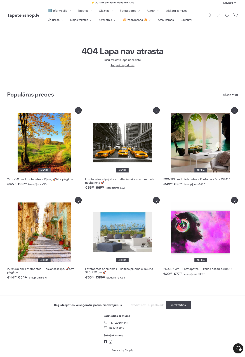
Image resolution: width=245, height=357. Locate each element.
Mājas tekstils (79, 20)
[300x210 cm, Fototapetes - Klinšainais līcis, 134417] (200, 147)
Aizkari (151, 11)
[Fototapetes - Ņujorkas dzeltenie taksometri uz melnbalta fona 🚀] (122, 149)
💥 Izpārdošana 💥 (135, 20)
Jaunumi (186, 20)
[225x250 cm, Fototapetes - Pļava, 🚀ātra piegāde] (44, 147)
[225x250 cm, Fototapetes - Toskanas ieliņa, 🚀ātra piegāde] (44, 239)
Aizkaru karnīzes (176, 11)
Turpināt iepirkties (123, 65)
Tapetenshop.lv (23, 15)
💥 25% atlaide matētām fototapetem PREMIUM (113, 2)
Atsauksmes (166, 20)
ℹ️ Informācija (58, 11)
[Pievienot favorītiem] (78, 110)
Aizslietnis (106, 20)
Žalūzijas (54, 20)
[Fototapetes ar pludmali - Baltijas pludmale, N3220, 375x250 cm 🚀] (122, 239)
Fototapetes (128, 11)
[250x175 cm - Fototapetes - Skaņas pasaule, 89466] (200, 237)
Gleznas (104, 11)
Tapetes (83, 11)
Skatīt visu (230, 94)
